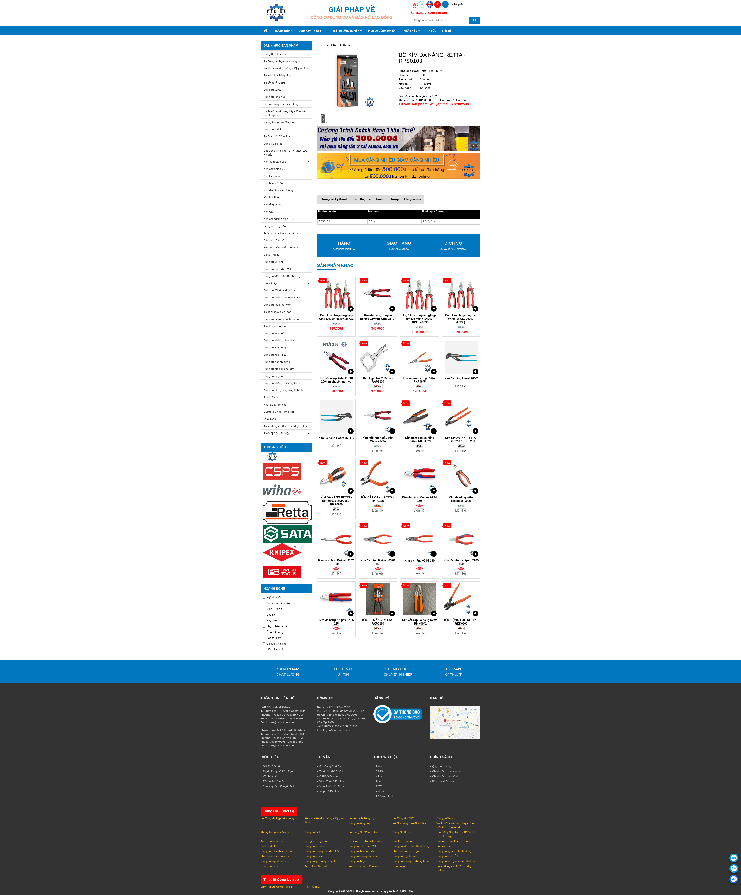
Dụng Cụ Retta (273, 143)
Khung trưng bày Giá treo (279, 122)
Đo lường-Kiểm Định (278, 603)
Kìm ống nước (272, 204)
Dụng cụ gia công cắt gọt (279, 368)
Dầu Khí (271, 614)
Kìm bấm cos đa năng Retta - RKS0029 (419, 439)
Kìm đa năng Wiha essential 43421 (461, 499)
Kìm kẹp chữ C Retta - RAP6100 (378, 379)
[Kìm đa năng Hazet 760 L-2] (336, 416)
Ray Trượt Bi (312, 886)
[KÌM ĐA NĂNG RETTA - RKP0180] (378, 599)
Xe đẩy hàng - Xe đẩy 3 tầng (281, 104)
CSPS (379, 771)
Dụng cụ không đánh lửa (279, 340)
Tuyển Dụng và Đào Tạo (278, 771)
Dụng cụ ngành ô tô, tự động (281, 318)
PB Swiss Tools (385, 796)
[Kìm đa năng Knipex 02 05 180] (419, 476)
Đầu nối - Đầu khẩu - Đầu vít (281, 247)
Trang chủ (323, 44)
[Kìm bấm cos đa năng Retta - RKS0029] (419, 416)
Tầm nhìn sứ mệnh (274, 781)
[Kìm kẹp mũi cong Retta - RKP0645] (419, 357)
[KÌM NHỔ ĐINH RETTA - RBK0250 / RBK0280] (461, 416)
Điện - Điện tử (274, 608)
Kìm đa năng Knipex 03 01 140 (377, 562)
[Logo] (276, 12)
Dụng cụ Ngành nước (277, 361)
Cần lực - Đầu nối (274, 240)
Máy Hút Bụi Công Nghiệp (276, 886)
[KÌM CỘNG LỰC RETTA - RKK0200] (461, 599)
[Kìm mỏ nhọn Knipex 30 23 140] (336, 539)
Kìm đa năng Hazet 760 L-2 (336, 437)
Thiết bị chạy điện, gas (277, 311)
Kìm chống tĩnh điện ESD (279, 218)
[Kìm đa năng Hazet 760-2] (461, 357)
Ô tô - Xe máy (274, 632)
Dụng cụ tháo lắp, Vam (277, 304)
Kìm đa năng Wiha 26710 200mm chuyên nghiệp (336, 379)
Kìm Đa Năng (272, 175)
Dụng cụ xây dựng (275, 347)
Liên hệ (446, 30)
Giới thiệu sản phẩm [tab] (368, 199)
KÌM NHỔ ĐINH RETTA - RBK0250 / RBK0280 (461, 439)
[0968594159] (733, 868)
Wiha (379, 776)
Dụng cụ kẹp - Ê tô (275, 354)
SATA (379, 786)
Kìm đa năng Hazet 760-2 (461, 378)
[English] (429, 4)
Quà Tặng (270, 418)
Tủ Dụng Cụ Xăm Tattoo (278, 136)
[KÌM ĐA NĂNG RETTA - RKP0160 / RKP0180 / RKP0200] (336, 476)
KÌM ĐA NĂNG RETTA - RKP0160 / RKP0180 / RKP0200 (336, 501)
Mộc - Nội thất (275, 649)
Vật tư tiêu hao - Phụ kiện (279, 411)
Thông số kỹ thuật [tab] (333, 199)
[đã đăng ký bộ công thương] (397, 713)
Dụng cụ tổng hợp (275, 96)
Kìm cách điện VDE (275, 168)
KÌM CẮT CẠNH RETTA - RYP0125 (377, 499)
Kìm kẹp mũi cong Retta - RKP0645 (419, 379)
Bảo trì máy (273, 637)
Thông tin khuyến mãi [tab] (405, 199)
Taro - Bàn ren (272, 397)
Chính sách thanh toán (446, 771)
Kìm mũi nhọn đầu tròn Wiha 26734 (377, 439)
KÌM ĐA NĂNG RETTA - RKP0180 (378, 621)
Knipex (380, 791)
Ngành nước (274, 597)
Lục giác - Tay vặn (275, 226)
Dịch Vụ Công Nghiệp (381, 30)
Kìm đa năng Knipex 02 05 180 (419, 499)
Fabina (380, 766)
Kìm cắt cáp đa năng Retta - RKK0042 (419, 621)
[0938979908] (733, 858)
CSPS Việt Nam (328, 776)
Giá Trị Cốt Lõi (271, 766)
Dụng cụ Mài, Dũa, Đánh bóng (282, 276)
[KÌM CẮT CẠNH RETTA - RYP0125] (378, 476)
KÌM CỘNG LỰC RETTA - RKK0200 (461, 621)
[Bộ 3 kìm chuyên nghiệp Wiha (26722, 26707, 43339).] (461, 294)
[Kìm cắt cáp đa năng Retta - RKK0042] (419, 599)
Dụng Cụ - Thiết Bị (310, 30)
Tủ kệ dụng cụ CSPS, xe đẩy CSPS (285, 426)
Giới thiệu (410, 30)
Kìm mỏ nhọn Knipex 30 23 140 (336, 562)
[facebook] (733, 879)
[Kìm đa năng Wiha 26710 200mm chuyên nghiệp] (336, 357)
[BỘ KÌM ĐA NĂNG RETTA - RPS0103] (324, 119)
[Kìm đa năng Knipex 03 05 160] (461, 539)
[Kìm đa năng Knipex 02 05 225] (336, 599)
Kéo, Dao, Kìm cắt (275, 404)
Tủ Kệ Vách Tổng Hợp (277, 75)
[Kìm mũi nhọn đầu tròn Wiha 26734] (378, 416)
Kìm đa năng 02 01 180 (419, 560)
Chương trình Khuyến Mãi (278, 786)
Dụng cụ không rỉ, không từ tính (283, 383)
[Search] (474, 20)
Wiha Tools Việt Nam (332, 781)
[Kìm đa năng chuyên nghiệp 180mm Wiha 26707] (378, 294)
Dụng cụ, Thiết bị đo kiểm (279, 290)
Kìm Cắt (268, 211)
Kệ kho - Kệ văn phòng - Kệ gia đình (286, 68)
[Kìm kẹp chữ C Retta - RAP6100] (378, 357)
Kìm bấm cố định (274, 183)
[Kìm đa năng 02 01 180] (419, 539)
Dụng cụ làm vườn (275, 333)
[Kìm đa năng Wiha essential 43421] (461, 476)
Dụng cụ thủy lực (274, 376)
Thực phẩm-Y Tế (276, 626)
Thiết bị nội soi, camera (278, 326)
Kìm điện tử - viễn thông (278, 190)
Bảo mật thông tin (443, 781)
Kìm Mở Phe (271, 197)
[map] (455, 722)
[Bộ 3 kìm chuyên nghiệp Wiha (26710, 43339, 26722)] (336, 294)
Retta (379, 781)
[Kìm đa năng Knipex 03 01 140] (378, 539)
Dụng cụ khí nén (274, 261)
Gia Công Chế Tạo (330, 766)
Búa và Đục (271, 283)
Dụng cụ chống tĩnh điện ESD (282, 297)
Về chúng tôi (270, 776)
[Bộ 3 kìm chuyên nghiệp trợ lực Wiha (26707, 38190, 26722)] (419, 294)
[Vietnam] (437, 4)
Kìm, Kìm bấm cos (275, 161)
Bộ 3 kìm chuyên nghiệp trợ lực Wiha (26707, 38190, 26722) (419, 319)
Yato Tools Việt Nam (331, 786)
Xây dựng (272, 620)
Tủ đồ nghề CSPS (275, 82)
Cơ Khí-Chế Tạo (276, 643)
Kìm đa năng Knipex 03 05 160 (461, 562)
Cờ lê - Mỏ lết (272, 254)
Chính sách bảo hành (445, 776)
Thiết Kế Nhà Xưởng (331, 771)
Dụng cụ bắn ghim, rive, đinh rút (283, 390)
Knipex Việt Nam (329, 791)
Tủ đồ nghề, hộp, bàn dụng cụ (282, 61)
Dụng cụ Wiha (272, 89)
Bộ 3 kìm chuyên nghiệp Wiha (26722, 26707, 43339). (461, 319)
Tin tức (431, 30)
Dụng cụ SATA (272, 129)
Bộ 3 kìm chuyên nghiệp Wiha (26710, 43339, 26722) (336, 317)
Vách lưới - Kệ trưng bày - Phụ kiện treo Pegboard (285, 113)
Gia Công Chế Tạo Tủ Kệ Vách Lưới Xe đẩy (286, 152)
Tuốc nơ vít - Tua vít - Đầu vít (281, 233)
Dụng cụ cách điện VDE (278, 268)
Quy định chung (442, 766)
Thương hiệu (281, 30)
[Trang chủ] (265, 30)
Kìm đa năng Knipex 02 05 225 (336, 621)
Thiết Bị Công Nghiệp (345, 30)
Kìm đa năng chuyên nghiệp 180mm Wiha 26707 (378, 317)
